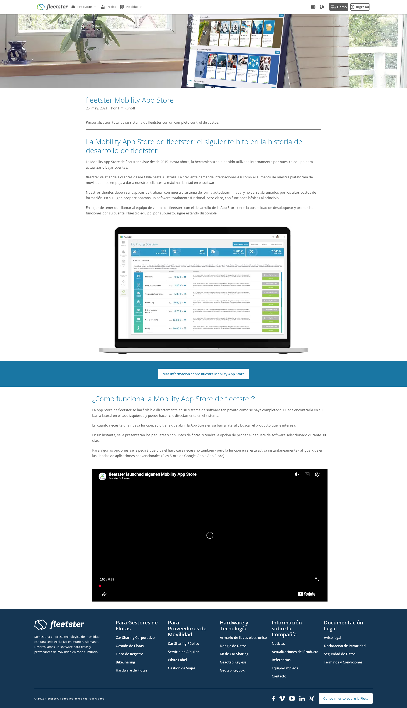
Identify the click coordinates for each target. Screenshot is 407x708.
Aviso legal (332, 637)
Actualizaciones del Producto (295, 651)
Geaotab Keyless (233, 662)
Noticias (278, 643)
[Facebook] (273, 698)
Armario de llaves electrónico (243, 637)
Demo (342, 7)
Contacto (279, 676)
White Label (177, 660)
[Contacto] (313, 7)
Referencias (281, 660)
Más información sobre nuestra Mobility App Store (203, 374)
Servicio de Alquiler (183, 651)
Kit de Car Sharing (234, 654)
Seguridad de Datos (339, 654)
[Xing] (312, 698)
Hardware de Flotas (131, 670)
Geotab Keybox (232, 670)
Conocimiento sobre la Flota (345, 698)
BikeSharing (125, 662)
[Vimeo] (282, 698)
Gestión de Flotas (130, 646)
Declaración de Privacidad (345, 646)
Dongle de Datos (233, 646)
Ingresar (362, 7)
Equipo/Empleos (285, 668)
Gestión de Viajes (181, 668)
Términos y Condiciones (343, 662)
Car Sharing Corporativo (135, 637)
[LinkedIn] (302, 698)
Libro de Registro (129, 654)
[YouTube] (292, 698)
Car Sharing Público (183, 643)
